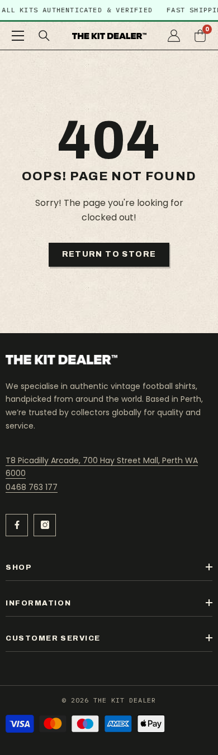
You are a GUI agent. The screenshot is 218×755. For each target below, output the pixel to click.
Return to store (109, 254)
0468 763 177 (32, 487)
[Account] (174, 35)
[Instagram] (45, 525)
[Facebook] (17, 525)
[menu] (18, 35)
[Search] (44, 35)
